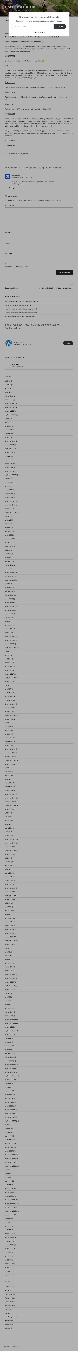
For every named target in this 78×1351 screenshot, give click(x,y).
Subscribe (60, 26)
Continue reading (39, 32)
